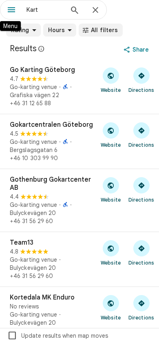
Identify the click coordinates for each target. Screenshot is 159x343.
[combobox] (44, 10)
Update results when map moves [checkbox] (57, 336)
